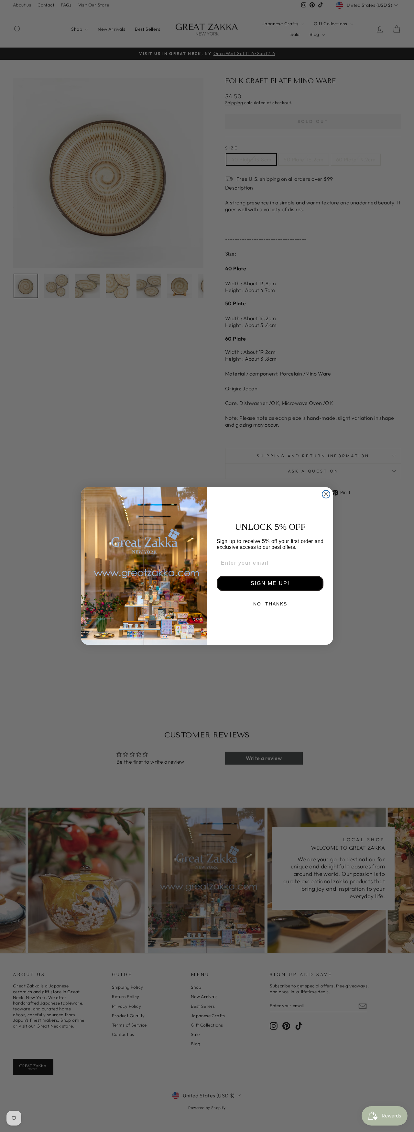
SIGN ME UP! (270, 583)
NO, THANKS (270, 603)
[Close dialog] (326, 494)
